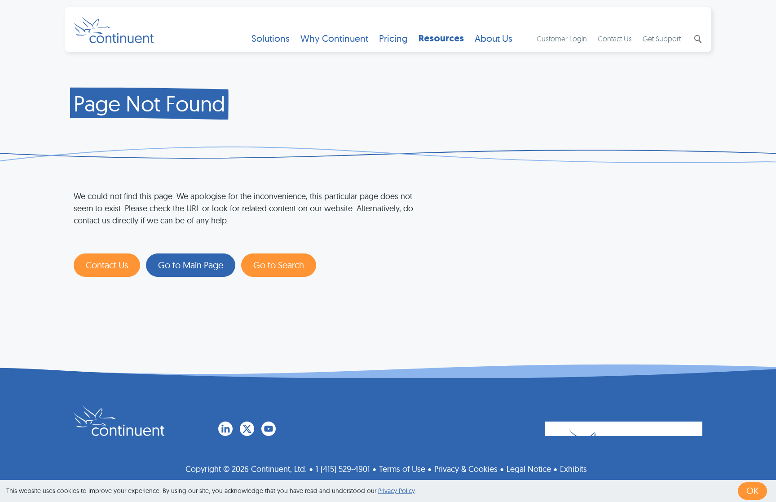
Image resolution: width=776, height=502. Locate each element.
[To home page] (119, 420)
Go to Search (278, 265)
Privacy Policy (396, 491)
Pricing (393, 38)
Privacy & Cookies (466, 469)
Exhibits (573, 469)
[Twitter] (247, 429)
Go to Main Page (190, 265)
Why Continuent (334, 38)
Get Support (662, 38)
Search (697, 39)
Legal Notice (529, 469)
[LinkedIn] (225, 429)
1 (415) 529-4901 (343, 469)
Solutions (270, 38)
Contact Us (615, 38)
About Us (493, 38)
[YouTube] (268, 429)
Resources (441, 38)
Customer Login (562, 38)
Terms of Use (402, 469)
